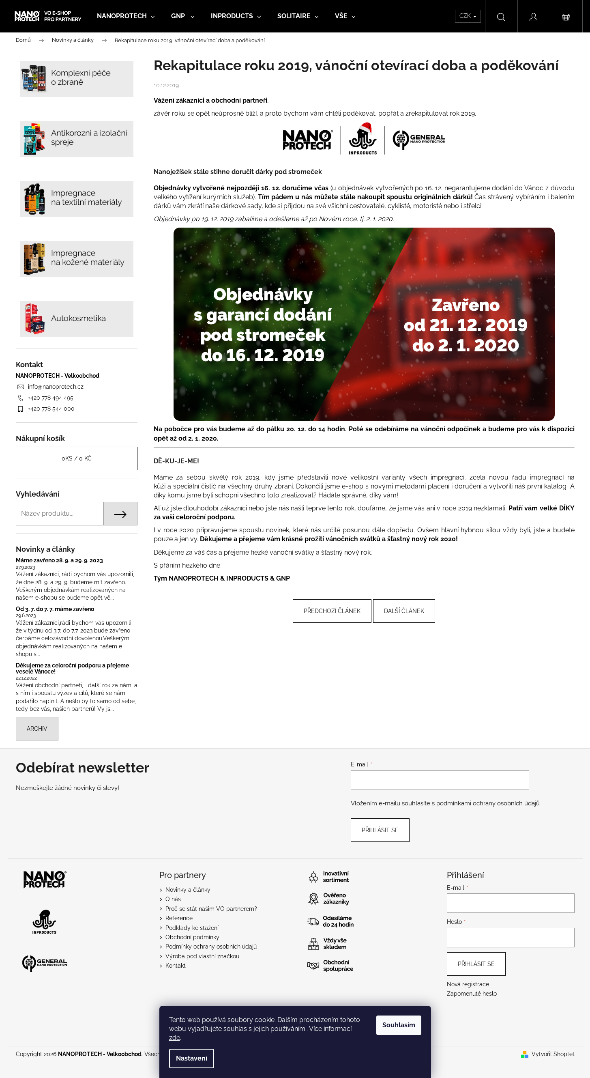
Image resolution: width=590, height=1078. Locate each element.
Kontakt (175, 965)
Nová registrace (468, 984)
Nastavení (191, 1058)
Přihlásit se (380, 830)
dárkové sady (241, 206)
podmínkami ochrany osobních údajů (488, 803)
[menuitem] (126, 16)
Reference (179, 918)
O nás (173, 899)
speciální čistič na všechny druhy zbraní (233, 486)
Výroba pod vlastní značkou (202, 956)
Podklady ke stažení (192, 928)
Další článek (404, 611)
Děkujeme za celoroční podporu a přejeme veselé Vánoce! (72, 669)
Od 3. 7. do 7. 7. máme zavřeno (55, 609)
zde (174, 1037)
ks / (77, 458)
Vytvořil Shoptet (553, 1054)
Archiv (37, 728)
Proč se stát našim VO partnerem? (211, 909)
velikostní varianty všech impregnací (407, 477)
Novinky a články (187, 889)
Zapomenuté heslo (472, 993)
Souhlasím (398, 1025)
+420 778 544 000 (51, 408)
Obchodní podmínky (192, 937)
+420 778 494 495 (50, 397)
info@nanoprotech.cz (56, 386)
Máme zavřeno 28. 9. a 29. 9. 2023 (59, 560)
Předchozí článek (332, 611)
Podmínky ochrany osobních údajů (211, 946)
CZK (465, 16)
